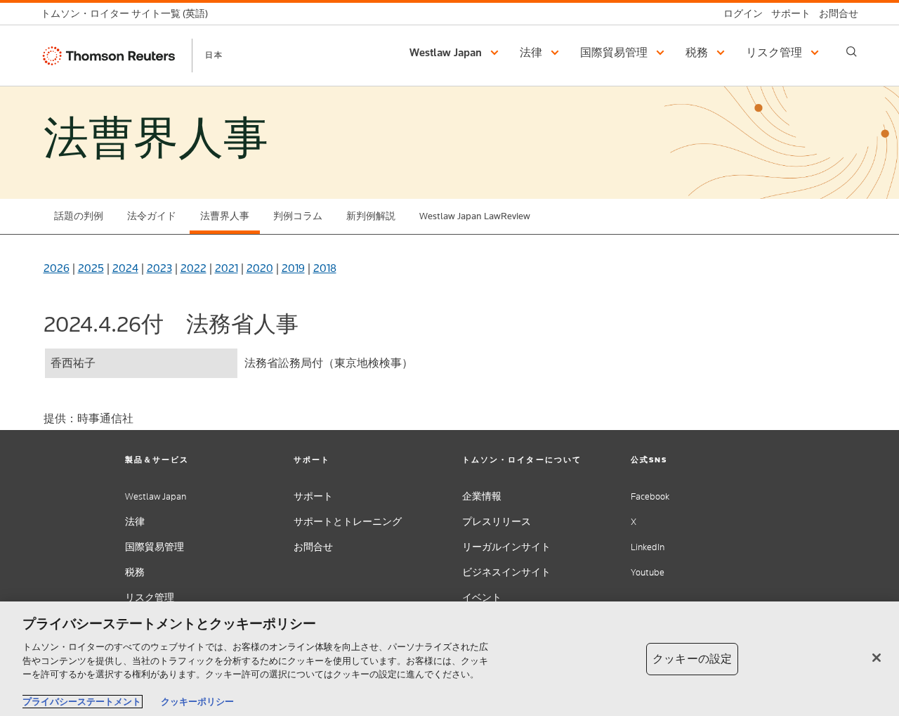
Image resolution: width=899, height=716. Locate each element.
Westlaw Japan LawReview (474, 216)
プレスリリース (496, 522)
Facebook (650, 496)
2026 (57, 268)
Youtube (647, 572)
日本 (214, 55)
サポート (313, 496)
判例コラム (297, 216)
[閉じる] (876, 657)
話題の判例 (78, 216)
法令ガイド (151, 216)
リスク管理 (149, 598)
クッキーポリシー (197, 701)
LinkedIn (647, 547)
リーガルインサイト (506, 547)
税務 (135, 572)
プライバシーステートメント (81, 701)
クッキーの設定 (692, 659)
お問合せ (313, 547)
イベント (481, 598)
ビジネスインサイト (506, 572)
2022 (193, 268)
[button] (456, 52)
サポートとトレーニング (348, 522)
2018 (324, 268)
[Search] (851, 51)
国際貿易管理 (154, 547)
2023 (159, 268)
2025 (91, 268)
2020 (260, 268)
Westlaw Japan (155, 496)
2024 (125, 268)
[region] (449, 658)
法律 (135, 522)
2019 (293, 268)
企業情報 (481, 496)
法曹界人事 (224, 216)
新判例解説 (370, 216)
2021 (226, 268)
